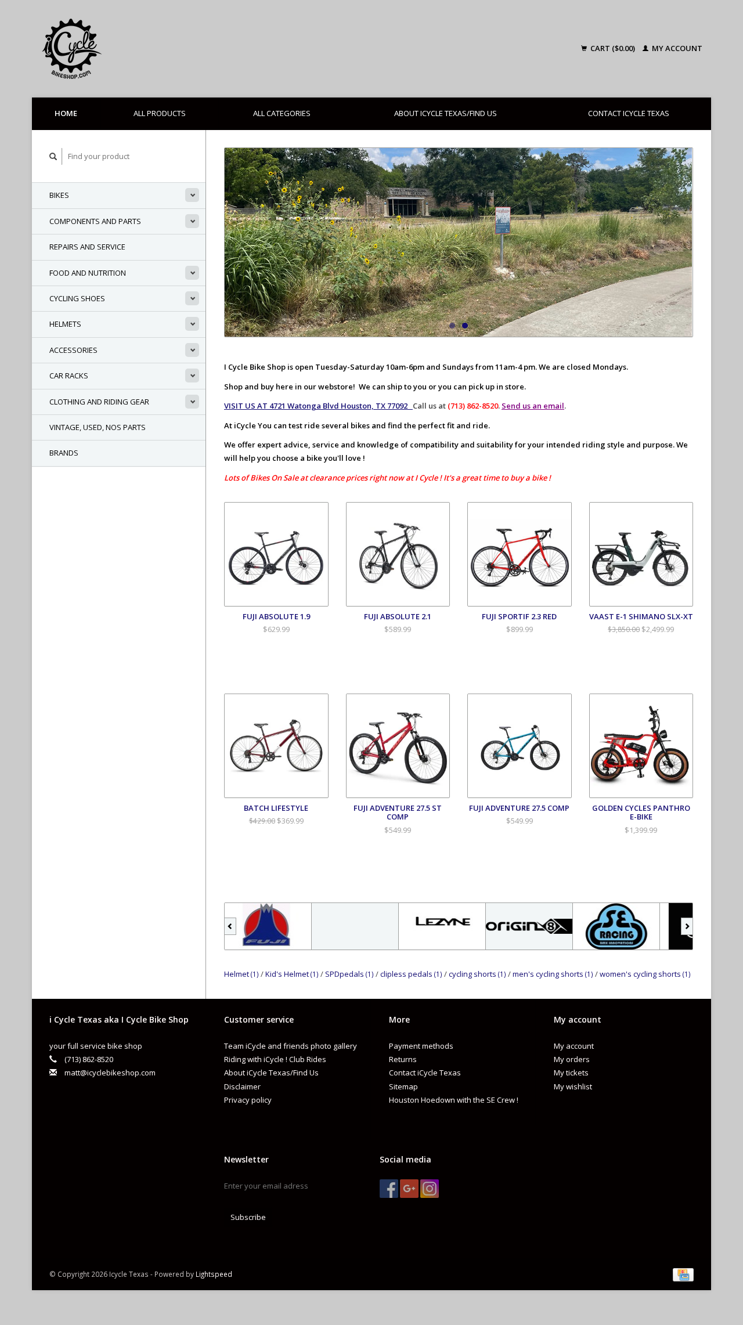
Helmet (241, 974)
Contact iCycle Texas (628, 113)
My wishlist (573, 1086)
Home (66, 113)
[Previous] (230, 926)
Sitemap (403, 1086)
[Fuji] (244, 926)
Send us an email (533, 405)
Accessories (73, 350)
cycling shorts (477, 974)
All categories (282, 113)
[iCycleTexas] (153, 48)
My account (676, 48)
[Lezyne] (419, 926)
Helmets (65, 324)
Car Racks (68, 375)
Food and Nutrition (87, 273)
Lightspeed (214, 1274)
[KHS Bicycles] (332, 926)
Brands (63, 452)
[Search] (53, 156)
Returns (403, 1059)
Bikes (59, 195)
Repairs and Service (87, 246)
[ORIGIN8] (506, 926)
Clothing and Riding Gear (99, 401)
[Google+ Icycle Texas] (409, 1188)
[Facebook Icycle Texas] (389, 1188)
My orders (572, 1059)
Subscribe (248, 1217)
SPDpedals (349, 974)
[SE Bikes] (593, 926)
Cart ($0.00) (613, 48)
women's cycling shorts (645, 974)
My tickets (571, 1072)
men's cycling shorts (553, 974)
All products (160, 113)
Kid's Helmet (292, 974)
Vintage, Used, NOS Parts (97, 427)
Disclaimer (242, 1086)
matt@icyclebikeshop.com (110, 1072)
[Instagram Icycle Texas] (429, 1188)
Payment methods (421, 1046)
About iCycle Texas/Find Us (445, 113)
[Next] (687, 926)
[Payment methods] (683, 1274)
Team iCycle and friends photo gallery (290, 1046)
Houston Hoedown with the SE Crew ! (453, 1100)
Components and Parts (95, 221)
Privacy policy (248, 1100)
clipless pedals (411, 974)
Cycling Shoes (77, 298)
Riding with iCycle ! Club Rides (275, 1059)
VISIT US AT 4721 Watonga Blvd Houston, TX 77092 (318, 405)
